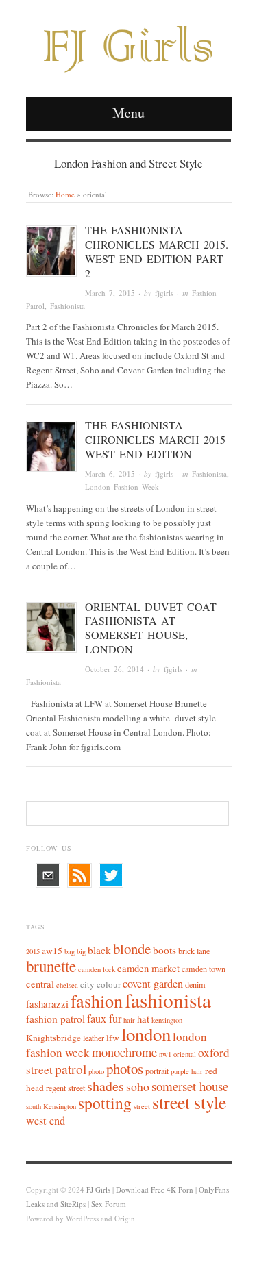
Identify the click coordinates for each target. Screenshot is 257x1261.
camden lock (96, 969)
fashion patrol (55, 1018)
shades (105, 1086)
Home (65, 194)
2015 (33, 951)
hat (143, 1018)
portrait (157, 1070)
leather (93, 1037)
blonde (132, 948)
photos (124, 1068)
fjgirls (164, 293)
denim (195, 984)
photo (96, 1071)
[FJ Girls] (129, 42)
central (40, 983)
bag (69, 951)
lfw (112, 1038)
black (99, 950)
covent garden (153, 983)
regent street (65, 1087)
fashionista (168, 999)
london (146, 1034)
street (142, 1106)
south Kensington (51, 1106)
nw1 (165, 1054)
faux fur (104, 1018)
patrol (70, 1068)
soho (137, 1086)
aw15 (52, 951)
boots (164, 950)
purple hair (187, 1071)
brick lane (194, 950)
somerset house (189, 1086)
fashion (97, 1000)
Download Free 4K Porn (154, 1189)
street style (189, 1102)
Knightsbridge (53, 1038)
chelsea (67, 985)
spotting (105, 1103)
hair (129, 1020)
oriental (184, 1054)
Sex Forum (108, 1204)
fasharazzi (47, 1003)
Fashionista (67, 306)
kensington (166, 1020)
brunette (51, 966)
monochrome (124, 1052)
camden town (203, 968)
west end (45, 1120)
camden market (148, 968)
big (81, 951)
